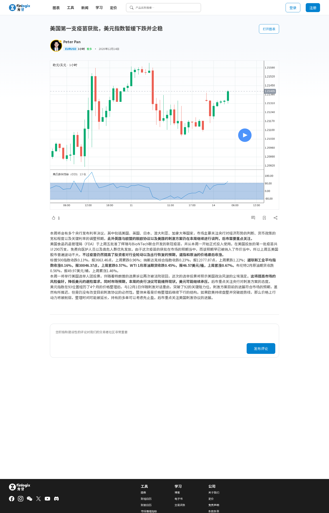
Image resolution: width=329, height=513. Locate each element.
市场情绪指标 (149, 511)
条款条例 (213, 511)
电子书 (179, 498)
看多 (89, 49)
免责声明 (213, 505)
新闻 (84, 7)
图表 (56, 7)
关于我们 (213, 492)
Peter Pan (72, 41)
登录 (293, 7)
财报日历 (146, 505)
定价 (113, 7)
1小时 (81, 49)
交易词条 (180, 505)
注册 (312, 7)
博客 (177, 492)
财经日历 (146, 498)
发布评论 (261, 348)
